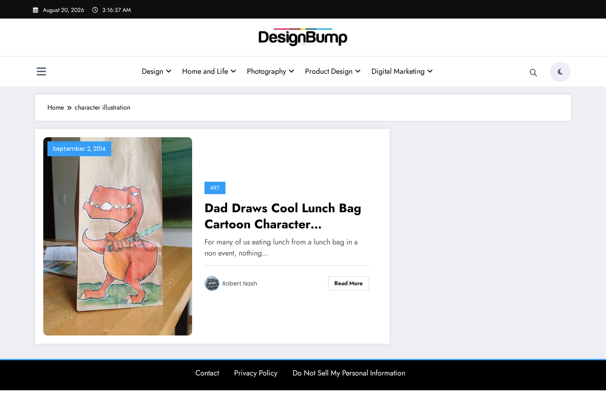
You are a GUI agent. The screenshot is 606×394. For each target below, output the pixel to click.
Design (152, 71)
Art (215, 187)
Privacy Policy (255, 373)
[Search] (533, 73)
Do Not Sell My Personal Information (349, 373)
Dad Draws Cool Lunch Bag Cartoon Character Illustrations (282, 216)
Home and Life (205, 71)
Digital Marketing (398, 71)
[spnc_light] (560, 71)
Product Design (328, 71)
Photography (266, 71)
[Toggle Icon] (41, 72)
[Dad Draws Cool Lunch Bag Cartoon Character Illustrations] (117, 235)
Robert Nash (240, 283)
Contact (207, 373)
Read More (348, 283)
